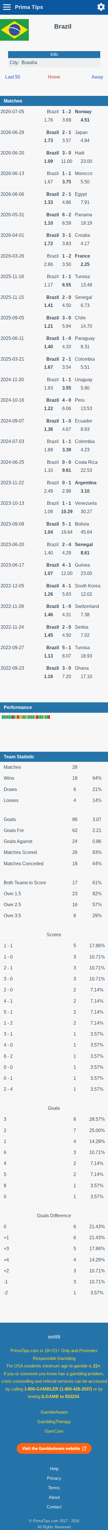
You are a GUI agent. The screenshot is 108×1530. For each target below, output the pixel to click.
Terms (54, 1488)
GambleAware (54, 1412)
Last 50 (12, 77)
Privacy (54, 1478)
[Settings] (101, 7)
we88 (54, 1337)
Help (54, 1468)
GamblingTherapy (54, 1421)
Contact (54, 1507)
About (54, 1497)
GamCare (54, 1431)
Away (97, 77)
